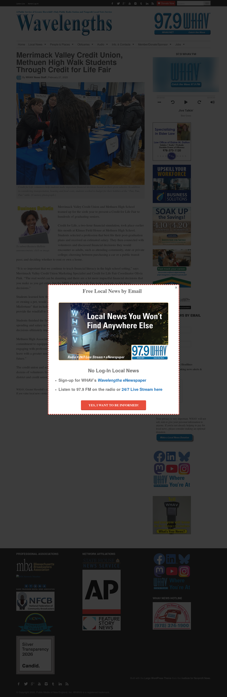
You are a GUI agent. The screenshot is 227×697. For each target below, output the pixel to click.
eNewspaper (122, 380)
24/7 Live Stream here (142, 389)
